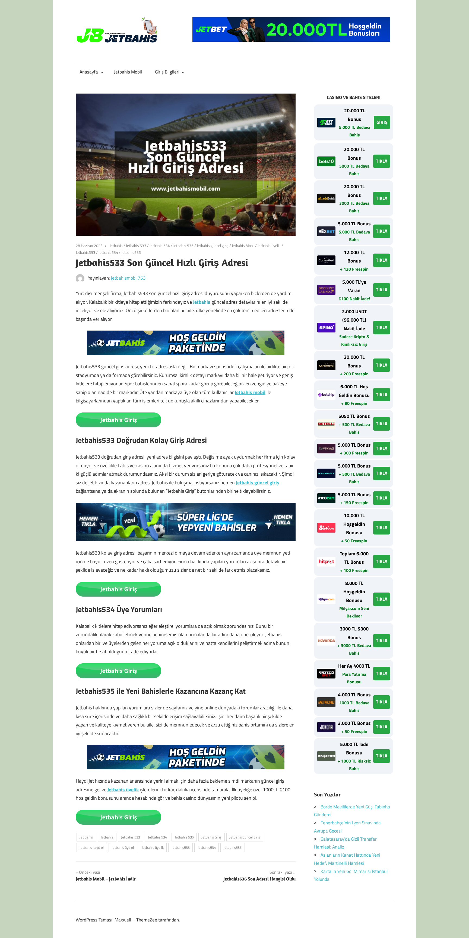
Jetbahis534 (108, 252)
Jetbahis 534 (160, 245)
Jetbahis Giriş (211, 837)
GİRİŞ (381, 122)
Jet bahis (86, 837)
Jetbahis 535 (183, 245)
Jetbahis (116, 245)
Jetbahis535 (131, 252)
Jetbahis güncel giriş (213, 245)
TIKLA (381, 161)
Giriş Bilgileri (167, 71)
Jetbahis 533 (136, 245)
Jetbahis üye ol (123, 847)
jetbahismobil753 (128, 277)
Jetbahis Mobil (128, 71)
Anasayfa (89, 71)
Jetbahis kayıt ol (92, 847)
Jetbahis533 (85, 252)
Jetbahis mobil (250, 392)
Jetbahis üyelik (269, 245)
